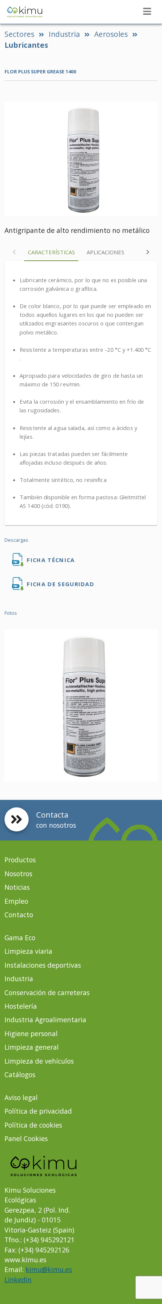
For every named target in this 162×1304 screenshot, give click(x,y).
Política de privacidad (38, 1111)
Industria (64, 34)
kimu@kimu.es (49, 1269)
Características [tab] (51, 252)
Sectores (19, 34)
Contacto (19, 914)
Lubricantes (26, 45)
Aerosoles (111, 34)
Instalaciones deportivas (43, 965)
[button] (146, 11)
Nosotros (18, 873)
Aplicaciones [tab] (105, 252)
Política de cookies (33, 1124)
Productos (20, 859)
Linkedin (18, 1279)
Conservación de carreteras (47, 992)
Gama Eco (20, 937)
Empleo (16, 901)
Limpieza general (32, 1047)
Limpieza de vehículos (39, 1060)
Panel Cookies (26, 1138)
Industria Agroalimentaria (45, 1019)
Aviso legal (21, 1097)
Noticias (17, 887)
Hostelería (21, 1006)
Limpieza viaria (28, 951)
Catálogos (20, 1074)
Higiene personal (31, 1033)
